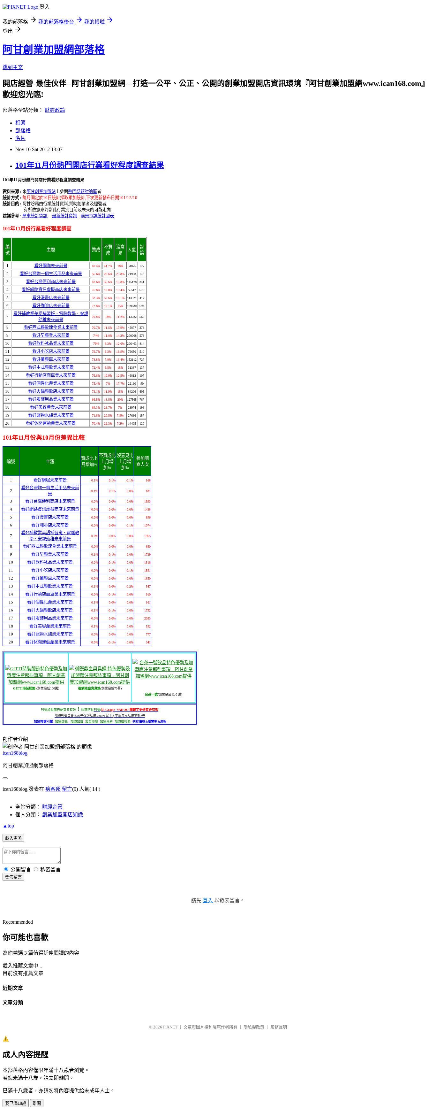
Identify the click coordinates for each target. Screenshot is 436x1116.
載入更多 (13, 838)
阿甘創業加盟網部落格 (54, 49)
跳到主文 (13, 67)
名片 (20, 138)
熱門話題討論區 (82, 191)
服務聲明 (278, 1027)
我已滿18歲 (15, 1103)
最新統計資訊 (64, 215)
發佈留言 (13, 877)
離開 (37, 1103)
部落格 (23, 130)
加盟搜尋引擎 (43, 721)
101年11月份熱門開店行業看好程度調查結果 (89, 165)
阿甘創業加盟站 (41, 191)
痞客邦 (53, 789)
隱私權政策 (254, 1027)
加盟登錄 (61, 721)
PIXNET (170, 1027)
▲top (8, 825)
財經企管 (52, 807)
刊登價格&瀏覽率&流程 (149, 721)
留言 (67, 789)
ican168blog (15, 753)
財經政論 (55, 110)
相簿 (20, 123)
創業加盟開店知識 (62, 814)
